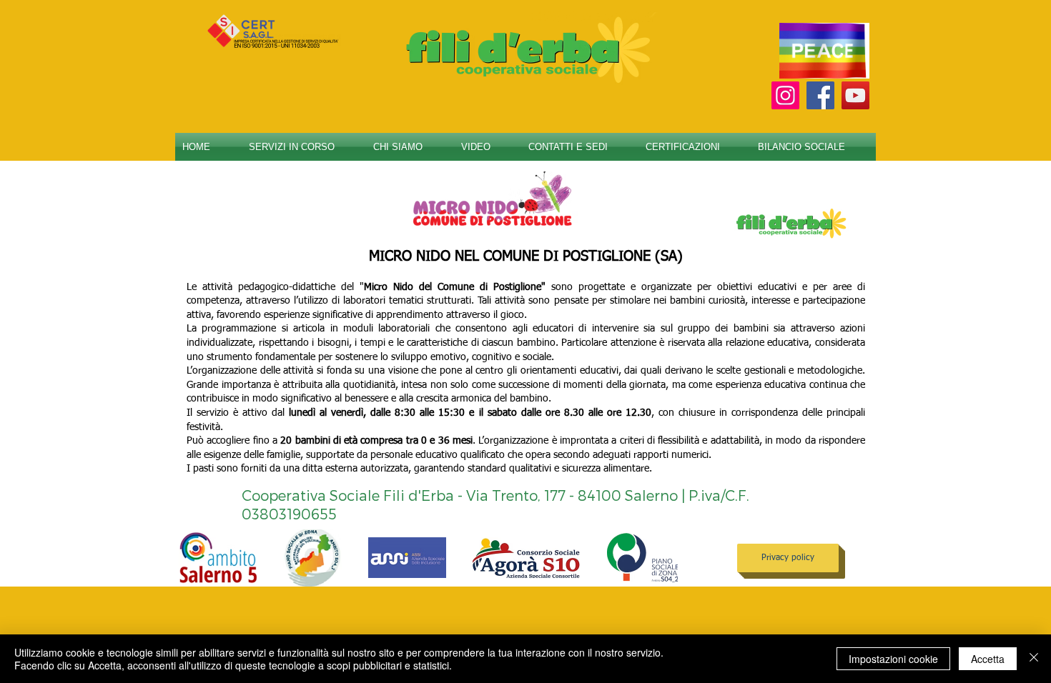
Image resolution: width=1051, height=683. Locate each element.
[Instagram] (785, 95)
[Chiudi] (1033, 659)
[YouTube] (855, 95)
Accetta (988, 659)
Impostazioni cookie (893, 659)
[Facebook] (820, 95)
